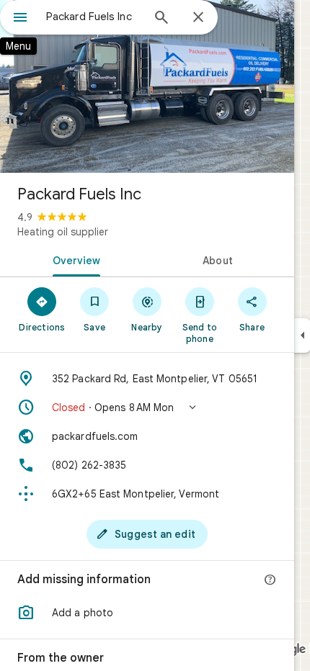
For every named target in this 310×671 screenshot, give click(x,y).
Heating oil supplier (62, 231)
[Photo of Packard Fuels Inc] (147, 86)
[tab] (73, 259)
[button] (147, 407)
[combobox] (93, 16)
